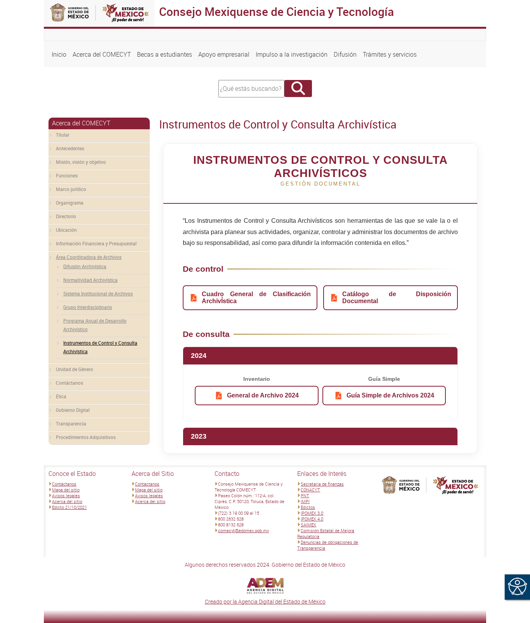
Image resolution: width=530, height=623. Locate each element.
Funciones (67, 175)
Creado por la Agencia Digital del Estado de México (265, 601)
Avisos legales (66, 495)
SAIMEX (308, 525)
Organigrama (69, 203)
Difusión (345, 54)
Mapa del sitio (66, 490)
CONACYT (310, 490)
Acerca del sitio (67, 501)
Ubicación (66, 230)
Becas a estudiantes (164, 54)
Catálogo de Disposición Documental (396, 297)
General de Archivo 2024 (263, 395)
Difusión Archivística (84, 266)
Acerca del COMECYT (102, 54)
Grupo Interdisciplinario (87, 307)
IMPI (305, 501)
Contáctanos (69, 383)
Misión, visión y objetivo (81, 162)
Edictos (308, 507)
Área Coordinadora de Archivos (88, 257)
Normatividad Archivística (90, 280)
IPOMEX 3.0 (312, 513)
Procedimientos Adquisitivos (86, 437)
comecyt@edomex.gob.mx (243, 530)
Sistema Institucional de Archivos (98, 293)
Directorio (66, 216)
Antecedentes (70, 148)
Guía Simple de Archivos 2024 (390, 395)
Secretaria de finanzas (322, 484)
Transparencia (71, 423)
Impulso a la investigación (291, 54)
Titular (62, 135)
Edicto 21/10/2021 (69, 507)
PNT (305, 495)
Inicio (59, 54)
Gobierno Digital (73, 410)
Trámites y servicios (390, 54)
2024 (198, 355)
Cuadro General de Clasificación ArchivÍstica (256, 297)
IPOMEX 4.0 (312, 519)
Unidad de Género (74, 369)
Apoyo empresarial (223, 54)
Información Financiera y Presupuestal (96, 243)
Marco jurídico (71, 189)
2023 (198, 436)
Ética (61, 396)
